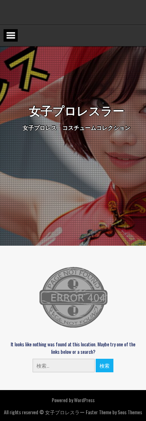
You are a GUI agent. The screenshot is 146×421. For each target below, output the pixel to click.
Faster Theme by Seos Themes (114, 412)
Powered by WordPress (73, 400)
